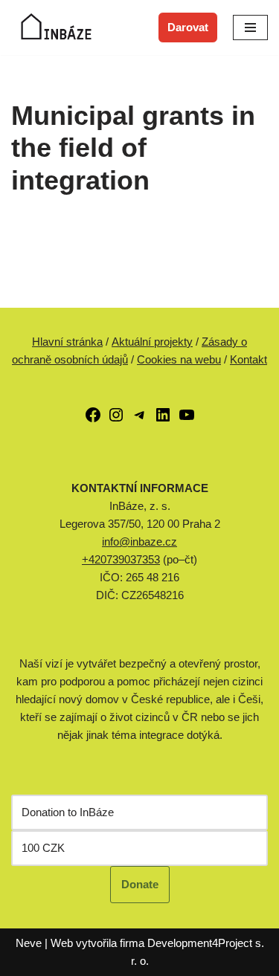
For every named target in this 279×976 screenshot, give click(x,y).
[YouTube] (187, 419)
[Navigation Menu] (250, 27)
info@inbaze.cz (139, 541)
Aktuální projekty (152, 341)
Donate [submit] (139, 884)
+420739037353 (121, 559)
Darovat (187, 27)
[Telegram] (140, 419)
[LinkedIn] (163, 419)
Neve (29, 943)
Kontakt (248, 359)
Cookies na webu (179, 359)
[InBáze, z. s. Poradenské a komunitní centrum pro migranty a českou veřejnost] (55, 27)
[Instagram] (116, 419)
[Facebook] (93, 419)
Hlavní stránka (67, 341)
